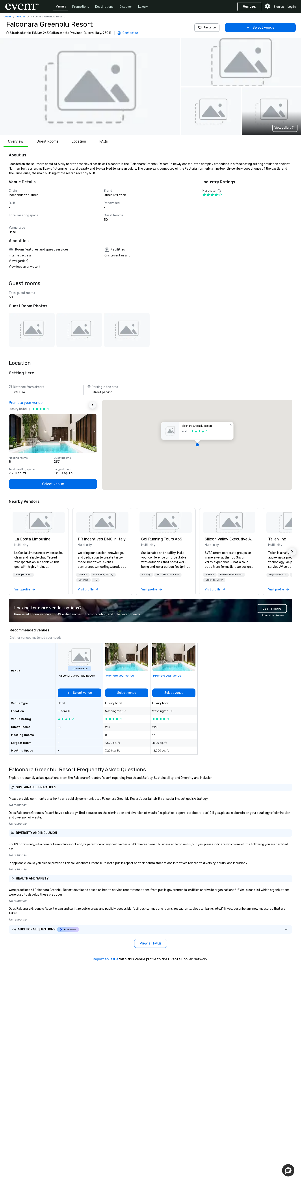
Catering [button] (83, 580)
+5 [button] (95, 580)
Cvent (7, 16)
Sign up (279, 7)
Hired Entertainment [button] (168, 574)
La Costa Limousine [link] (32, 539)
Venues (61, 6)
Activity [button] (83, 574)
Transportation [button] (23, 574)
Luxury (143, 7)
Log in (292, 7)
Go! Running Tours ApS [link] (161, 539)
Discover (126, 7)
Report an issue (105, 959)
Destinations (104, 7)
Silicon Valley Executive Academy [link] (229, 539)
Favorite (209, 27)
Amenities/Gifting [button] (103, 574)
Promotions (80, 7)
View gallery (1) (284, 128)
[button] (90, 86)
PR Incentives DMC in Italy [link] (102, 539)
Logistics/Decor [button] (214, 580)
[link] (39, 522)
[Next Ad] (92, 405)
